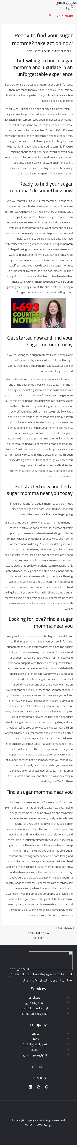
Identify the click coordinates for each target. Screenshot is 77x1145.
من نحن (34, 1033)
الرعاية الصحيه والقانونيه (35, 1008)
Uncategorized (62, 50)
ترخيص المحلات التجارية (34, 1013)
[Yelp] (38, 1087)
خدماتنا (35, 1039)
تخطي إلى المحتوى (66, 2)
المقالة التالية (38, 938)
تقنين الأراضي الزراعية (35, 1044)
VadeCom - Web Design (38, 1125)
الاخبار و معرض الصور (35, 1055)
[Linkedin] (30, 1087)
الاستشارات (35, 997)
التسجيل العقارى (34, 1003)
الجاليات (34, 1049)
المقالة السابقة (38, 933)
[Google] (47, 1087)
